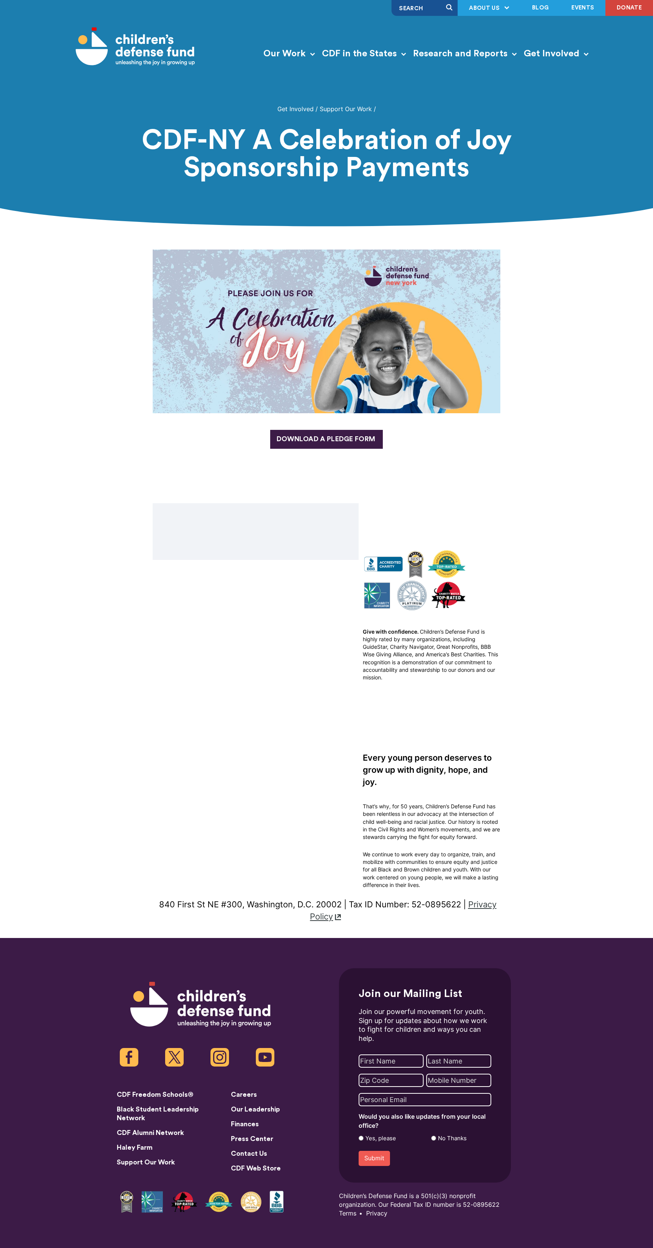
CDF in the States (360, 53)
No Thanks (452, 1138)
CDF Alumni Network (150, 1132)
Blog (540, 8)
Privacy (376, 1213)
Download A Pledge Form (326, 439)
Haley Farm (135, 1147)
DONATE (629, 8)
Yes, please (380, 1138)
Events (582, 8)
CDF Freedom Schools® (155, 1094)
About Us (485, 8)
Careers (244, 1094)
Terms (347, 1213)
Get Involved (553, 53)
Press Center (252, 1138)
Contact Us (249, 1153)
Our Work (285, 53)
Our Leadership (255, 1109)
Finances (245, 1124)
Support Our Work (346, 109)
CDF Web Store (256, 1168)
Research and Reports (461, 53)
